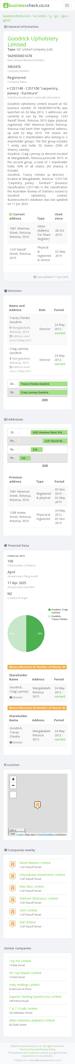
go (56, 16)
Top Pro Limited (20, 961)
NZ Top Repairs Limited (25, 973)
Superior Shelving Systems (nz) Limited (35, 997)
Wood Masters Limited (35, 863)
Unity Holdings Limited (24, 985)
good (6, 20)
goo (64, 16)
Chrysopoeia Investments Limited (42, 875)
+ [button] (13, 779)
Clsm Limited (28, 910)
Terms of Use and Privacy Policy (37, 1049)
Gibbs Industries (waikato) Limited (32, 1020)
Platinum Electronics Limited (39, 898)
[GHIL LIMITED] (37, 805)
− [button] (13, 785)
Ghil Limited (27, 922)
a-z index (40, 16)
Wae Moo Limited (32, 886)
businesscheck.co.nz (16, 16)
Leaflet (20, 834)
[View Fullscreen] (13, 795)
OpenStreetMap (46, 834)
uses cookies (30, 1052)
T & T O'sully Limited (23, 1008)
